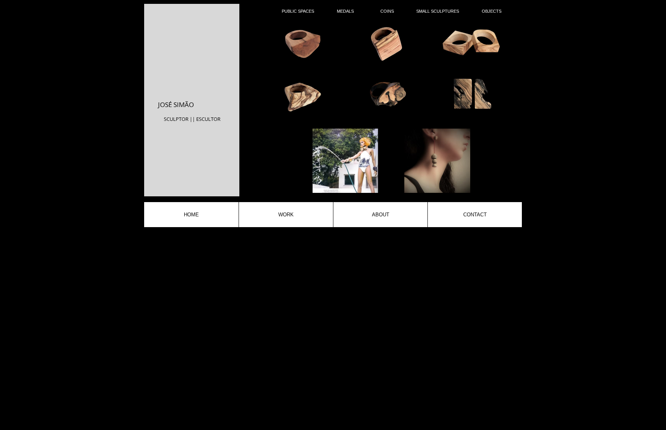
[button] (301, 43)
